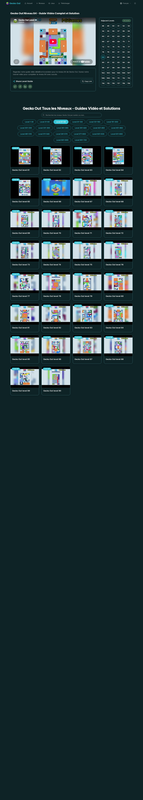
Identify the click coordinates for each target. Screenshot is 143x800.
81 (118, 52)
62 (113, 36)
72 (103, 47)
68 (113, 42)
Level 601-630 (98, 134)
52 (124, 26)
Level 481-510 (26, 134)
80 (113, 52)
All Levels (126, 20)
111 (118, 78)
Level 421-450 (99, 128)
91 (108, 62)
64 (123, 36)
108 (103, 78)
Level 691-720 (81, 140)
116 (113, 83)
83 (129, 52)
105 (118, 73)
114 (103, 83)
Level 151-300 (112, 122)
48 (103, 26)
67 (108, 42)
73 (108, 47)
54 (103, 31)
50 (113, 26)
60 (103, 36)
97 (108, 68)
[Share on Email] (30, 86)
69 (118, 42)
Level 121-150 (94, 122)
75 (118, 47)
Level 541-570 (62, 134)
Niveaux (42, 3)
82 (123, 52)
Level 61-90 (61, 122)
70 (123, 42)
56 (113, 31)
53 (129, 26)
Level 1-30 (29, 122)
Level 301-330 (26, 128)
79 (108, 52)
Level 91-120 (77, 122)
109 (108, 78)
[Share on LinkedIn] (25, 86)
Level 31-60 (45, 122)
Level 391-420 (81, 128)
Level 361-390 (62, 128)
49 (108, 26)
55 (108, 31)
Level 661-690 (62, 140)
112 (123, 78)
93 (118, 62)
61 (108, 36)
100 (123, 68)
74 (113, 47)
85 (108, 57)
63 (118, 36)
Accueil (29, 3)
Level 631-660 (117, 134)
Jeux (53, 3)
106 (123, 73)
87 (118, 57)
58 (123, 31)
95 (129, 62)
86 (113, 57)
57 (118, 31)
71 (129, 42)
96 (103, 68)
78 (103, 52)
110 (113, 78)
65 (129, 36)
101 (128, 68)
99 (118, 68)
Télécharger (65, 3)
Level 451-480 (117, 128)
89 (129, 57)
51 (118, 26)
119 (128, 83)
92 (113, 62)
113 (129, 78)
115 (108, 83)
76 (123, 47)
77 (129, 47)
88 (123, 57)
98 (113, 68)
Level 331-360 (44, 128)
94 (123, 62)
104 (113, 73)
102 (103, 73)
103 (108, 73)
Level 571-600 (80, 134)
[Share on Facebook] (20, 86)
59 (129, 31)
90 (103, 62)
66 (103, 42)
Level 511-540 (44, 134)
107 (128, 73)
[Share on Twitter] (15, 86)
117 (118, 83)
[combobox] (125, 3)
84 (103, 57)
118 (123, 83)
